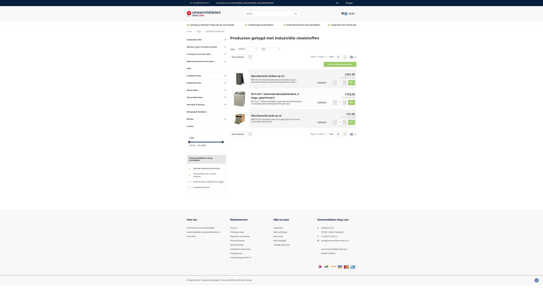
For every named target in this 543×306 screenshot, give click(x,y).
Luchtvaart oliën (194, 76)
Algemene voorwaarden (240, 236)
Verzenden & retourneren (240, 249)
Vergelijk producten (282, 245)
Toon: (331, 57)
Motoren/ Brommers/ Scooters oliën (200, 65)
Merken (190, 119)
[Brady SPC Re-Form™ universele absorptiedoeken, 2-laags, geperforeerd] (240, 98)
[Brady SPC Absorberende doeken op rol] (240, 79)
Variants (322, 83)
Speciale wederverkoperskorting (206, 168)
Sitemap (248, 280)
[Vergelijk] (337, 3)
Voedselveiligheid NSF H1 (240, 258)
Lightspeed (215, 280)
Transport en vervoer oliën (199, 54)
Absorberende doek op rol (266, 115)
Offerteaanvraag (237, 232)
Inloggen (349, 3)
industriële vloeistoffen (215, 31)
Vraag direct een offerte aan (343, 25)
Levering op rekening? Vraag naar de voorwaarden (212, 25)
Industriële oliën (194, 83)
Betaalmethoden (237, 245)
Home (189, 31)
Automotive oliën (194, 40)
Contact (190, 126)
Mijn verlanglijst (280, 241)
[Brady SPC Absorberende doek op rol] (240, 118)
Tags (199, 31)
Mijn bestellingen (280, 232)
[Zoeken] (295, 14)
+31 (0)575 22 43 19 (200, 3)
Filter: (232, 49)
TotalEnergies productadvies (260, 25)
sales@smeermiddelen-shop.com (335, 241)
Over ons (233, 228)
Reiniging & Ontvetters (197, 112)
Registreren (278, 228)
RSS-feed (240, 280)
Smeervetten (192, 90)
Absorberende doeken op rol (267, 76)
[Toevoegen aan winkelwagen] (351, 82)
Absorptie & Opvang (195, 105)
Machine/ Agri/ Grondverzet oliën (202, 47)
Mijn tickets (278, 236)
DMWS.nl (232, 280)
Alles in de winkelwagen (340, 64)
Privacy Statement (237, 241)
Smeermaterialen (194, 97)
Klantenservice (236, 253)
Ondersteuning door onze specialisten (303, 25)
